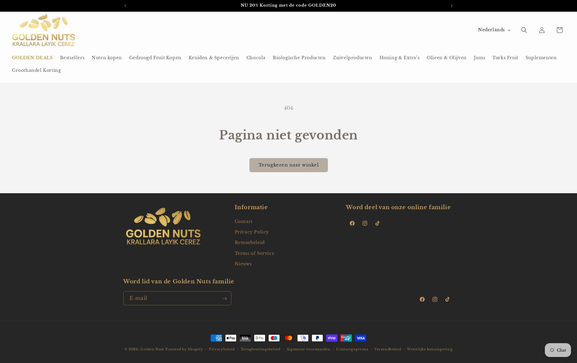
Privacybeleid (222, 349)
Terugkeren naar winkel (288, 165)
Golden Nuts (152, 349)
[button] (524, 30)
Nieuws (243, 264)
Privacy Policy (252, 232)
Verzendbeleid (387, 349)
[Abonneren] (224, 298)
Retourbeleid (250, 243)
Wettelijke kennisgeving (430, 349)
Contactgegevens (352, 349)
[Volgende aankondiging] (451, 5)
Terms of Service (255, 253)
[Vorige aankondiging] (125, 5)
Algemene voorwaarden (308, 349)
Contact (244, 221)
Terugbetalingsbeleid (260, 349)
